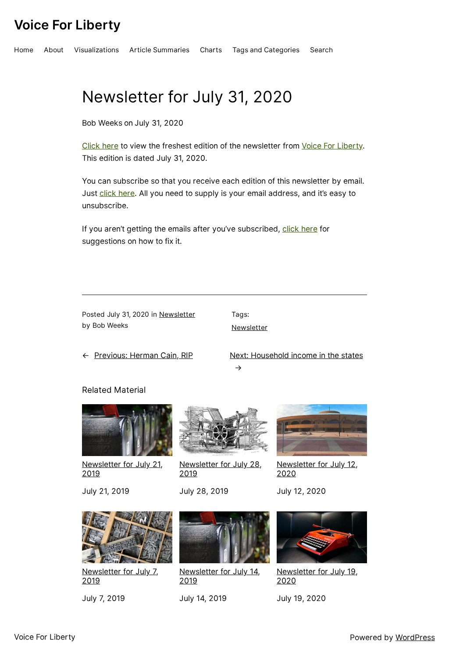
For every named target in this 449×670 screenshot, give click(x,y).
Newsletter (177, 314)
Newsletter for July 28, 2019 (220, 469)
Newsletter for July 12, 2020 (317, 469)
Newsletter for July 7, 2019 (120, 576)
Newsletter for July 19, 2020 (317, 576)
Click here (100, 145)
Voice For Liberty (67, 25)
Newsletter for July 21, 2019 (122, 469)
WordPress (415, 637)
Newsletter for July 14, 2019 (219, 576)
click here (117, 193)
